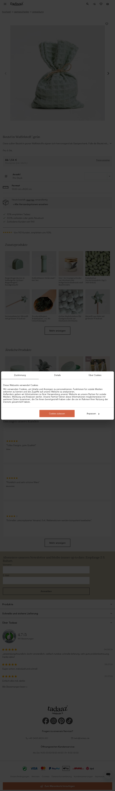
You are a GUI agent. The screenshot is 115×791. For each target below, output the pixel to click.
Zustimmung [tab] (20, 375)
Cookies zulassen (57, 413)
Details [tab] (57, 375)
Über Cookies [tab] (95, 375)
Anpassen (91, 413)
